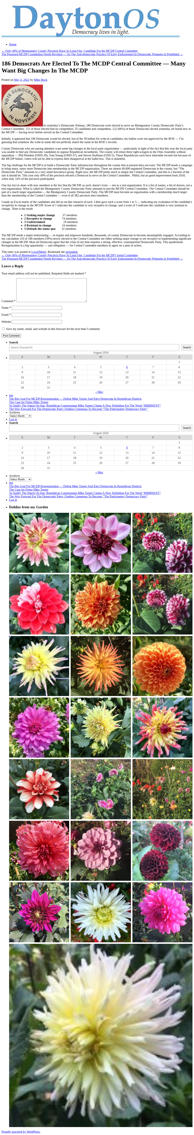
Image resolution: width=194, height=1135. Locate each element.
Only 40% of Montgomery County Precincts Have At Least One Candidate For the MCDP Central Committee (70, 50)
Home (12, 44)
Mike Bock (40, 79)
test (11, 395)
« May (99, 392)
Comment (9, 301)
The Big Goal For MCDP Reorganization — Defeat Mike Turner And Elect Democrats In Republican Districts (75, 398)
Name (6, 307)
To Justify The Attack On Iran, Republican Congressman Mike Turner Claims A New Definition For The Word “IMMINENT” (85, 405)
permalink (71, 251)
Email (6, 314)
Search (13, 342)
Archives (14, 412)
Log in (13, 419)
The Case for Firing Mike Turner (28, 402)
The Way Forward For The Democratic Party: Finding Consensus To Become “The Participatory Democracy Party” (78, 409)
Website (6, 321)
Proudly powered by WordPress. (21, 1131)
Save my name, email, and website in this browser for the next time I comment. (53, 329)
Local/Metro (38, 251)
